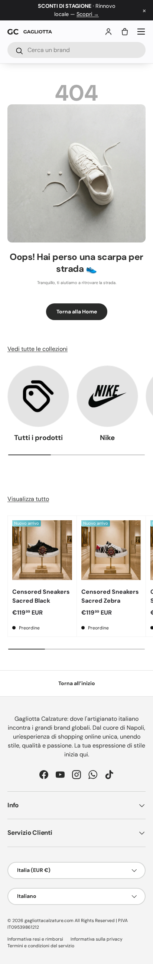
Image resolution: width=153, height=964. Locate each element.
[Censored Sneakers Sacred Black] (42, 550)
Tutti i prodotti (38, 437)
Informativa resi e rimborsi (35, 939)
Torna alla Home (76, 311)
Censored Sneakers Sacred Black (41, 596)
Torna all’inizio (76, 683)
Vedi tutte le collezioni (37, 349)
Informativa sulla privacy (97, 939)
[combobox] (76, 50)
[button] (125, 31)
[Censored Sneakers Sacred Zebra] (111, 550)
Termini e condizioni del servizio (40, 946)
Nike (107, 437)
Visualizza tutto (28, 499)
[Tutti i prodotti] (38, 396)
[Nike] (107, 396)
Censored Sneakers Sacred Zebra (110, 596)
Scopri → (87, 14)
